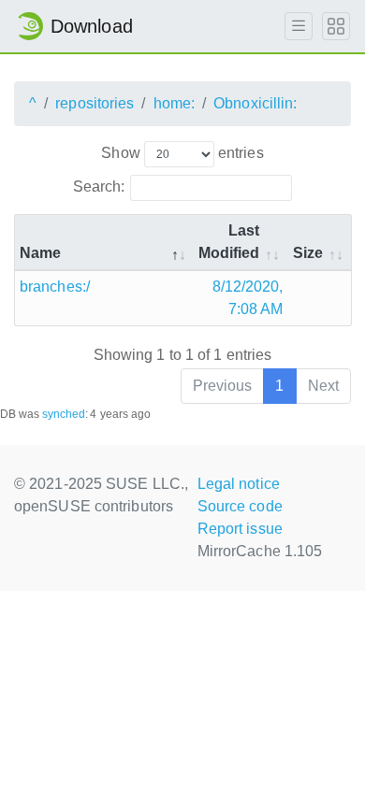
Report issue (240, 529)
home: (174, 103)
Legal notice (238, 484)
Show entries (182, 153)
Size (308, 253)
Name (40, 253)
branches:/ (55, 286)
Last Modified (229, 241)
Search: (99, 186)
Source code (240, 506)
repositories (94, 103)
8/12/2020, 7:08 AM (248, 298)
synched (64, 414)
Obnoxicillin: (255, 103)
